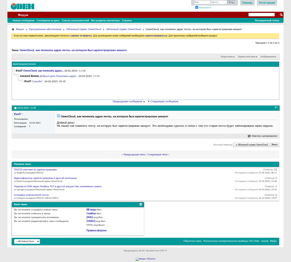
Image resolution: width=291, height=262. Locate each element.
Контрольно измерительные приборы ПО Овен (231, 241)
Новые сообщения (24, 20)
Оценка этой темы (246, 57)
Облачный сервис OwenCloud (83, 29)
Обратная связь (192, 241)
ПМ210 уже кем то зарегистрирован (35, 169)
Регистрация (267, 2)
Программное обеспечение (45, 29)
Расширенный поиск (267, 20)
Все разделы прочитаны (105, 20)
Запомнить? (204, 7)
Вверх (275, 145)
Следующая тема (157, 154)
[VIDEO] (90, 221)
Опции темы (227, 57)
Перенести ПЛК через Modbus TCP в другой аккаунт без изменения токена (57, 186)
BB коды (91, 209)
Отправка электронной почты (31, 195)
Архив (264, 241)
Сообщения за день (48, 20)
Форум (23, 15)
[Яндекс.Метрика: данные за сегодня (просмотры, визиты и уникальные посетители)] (145, 259)
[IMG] (89, 217)
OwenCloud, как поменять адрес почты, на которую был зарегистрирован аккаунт (73, 50)
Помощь (247, 2)
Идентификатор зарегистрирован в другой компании (45, 178)
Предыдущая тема (134, 154)
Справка (127, 20)
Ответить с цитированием (264, 136)
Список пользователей (75, 20)
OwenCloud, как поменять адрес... (43, 70)
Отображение (267, 57)
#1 (276, 107)
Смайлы (91, 213)
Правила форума (96, 230)
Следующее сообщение (164, 101)
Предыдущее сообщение (127, 101)
